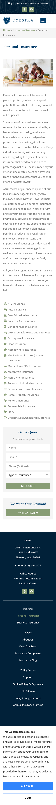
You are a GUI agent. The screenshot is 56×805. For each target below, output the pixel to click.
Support (28, 677)
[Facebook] (31, 9)
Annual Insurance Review (28, 705)
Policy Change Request (28, 698)
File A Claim (28, 691)
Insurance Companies (28, 653)
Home (6, 30)
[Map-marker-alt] (24, 9)
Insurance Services (24, 30)
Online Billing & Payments (28, 684)
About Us (28, 639)
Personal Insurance (28, 615)
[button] (43, 20)
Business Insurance (28, 622)
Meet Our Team (28, 646)
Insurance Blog (28, 660)
